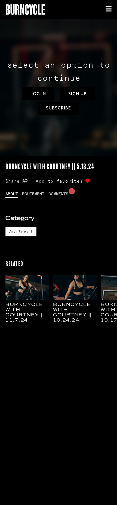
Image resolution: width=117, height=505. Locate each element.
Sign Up (77, 94)
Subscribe (58, 108)
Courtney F (20, 231)
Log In (38, 94)
